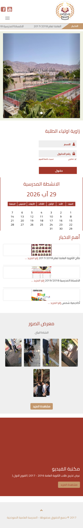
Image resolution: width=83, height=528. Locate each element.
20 (22, 220)
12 (31, 216)
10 (51, 216)
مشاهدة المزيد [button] (41, 406)
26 (60, 208)
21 (12, 220)
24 (51, 224)
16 (60, 220)
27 (51, 208)
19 (31, 220)
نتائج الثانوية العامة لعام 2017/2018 (57, 26)
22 (70, 224)
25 (70, 208)
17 (51, 220)
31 (12, 208)
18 (41, 220)
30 (22, 208)
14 (12, 216)
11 (41, 216)
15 (70, 220)
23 (60, 224)
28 (41, 208)
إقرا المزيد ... (31, 258)
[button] (9, 75)
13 (22, 216)
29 (31, 208)
